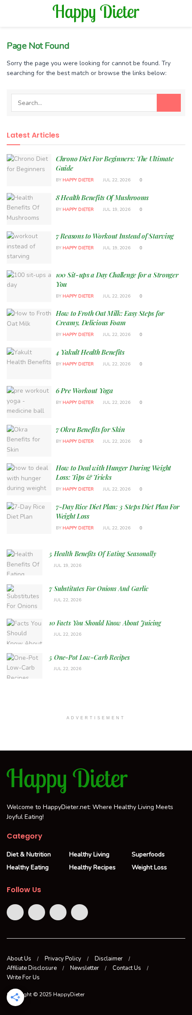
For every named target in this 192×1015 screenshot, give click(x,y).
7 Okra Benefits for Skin (90, 429)
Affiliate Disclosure (32, 968)
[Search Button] (169, 103)
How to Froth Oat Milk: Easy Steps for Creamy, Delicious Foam (110, 318)
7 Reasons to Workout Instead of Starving (115, 235)
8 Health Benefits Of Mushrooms (102, 197)
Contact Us (127, 968)
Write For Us (23, 977)
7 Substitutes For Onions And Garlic (98, 588)
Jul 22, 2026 (116, 180)
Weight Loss (149, 867)
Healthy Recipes (92, 867)
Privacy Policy (63, 959)
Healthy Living (89, 854)
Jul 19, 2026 (116, 209)
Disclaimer (109, 959)
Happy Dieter (78, 180)
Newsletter (84, 968)
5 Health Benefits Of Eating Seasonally (102, 553)
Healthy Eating (28, 867)
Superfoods (148, 854)
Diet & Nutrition (29, 854)
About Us (19, 959)
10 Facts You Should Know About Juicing (105, 623)
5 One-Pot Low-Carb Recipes (89, 657)
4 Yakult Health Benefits (90, 352)
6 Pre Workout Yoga (84, 390)
